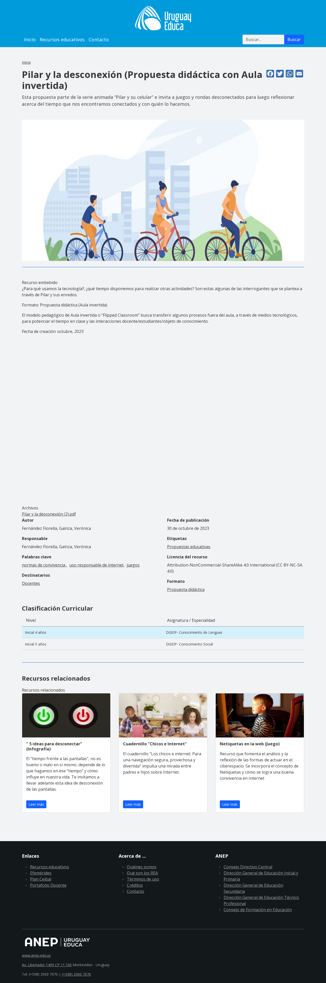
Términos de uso (143, 879)
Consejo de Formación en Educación (258, 909)
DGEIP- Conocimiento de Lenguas (194, 632)
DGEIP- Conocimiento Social (189, 644)
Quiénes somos (141, 867)
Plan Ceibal (40, 879)
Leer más (36, 804)
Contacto (99, 39)
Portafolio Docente (48, 885)
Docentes (31, 583)
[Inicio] (163, 18)
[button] (163, 190)
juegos (133, 565)
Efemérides (40, 873)
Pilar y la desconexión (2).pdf (49, 514)
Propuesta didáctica (186, 589)
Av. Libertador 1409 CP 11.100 (47, 964)
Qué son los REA (142, 873)
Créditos (135, 885)
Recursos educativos (62, 39)
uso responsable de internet (96, 565)
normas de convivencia (44, 565)
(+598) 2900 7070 (76, 974)
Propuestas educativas (188, 546)
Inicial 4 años (35, 632)
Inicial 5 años (35, 644)
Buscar (294, 39)
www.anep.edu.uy (36, 955)
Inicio (30, 39)
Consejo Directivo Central (248, 867)
